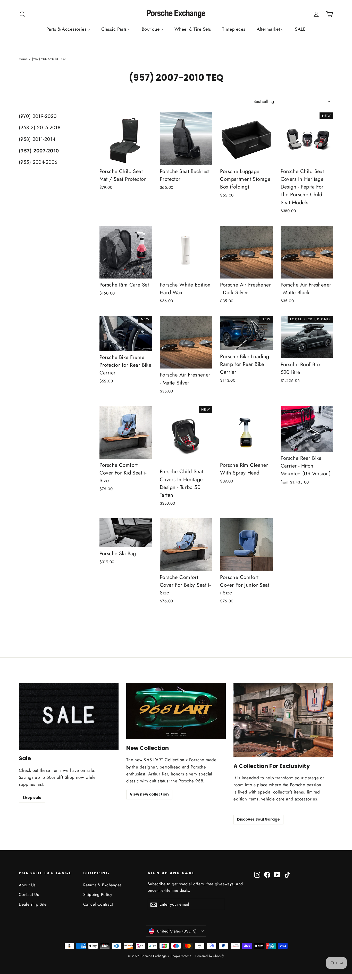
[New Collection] (176, 711)
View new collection (149, 794)
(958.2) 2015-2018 (39, 127)
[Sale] (69, 716)
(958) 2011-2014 (37, 139)
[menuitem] (68, 29)
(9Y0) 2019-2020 (37, 116)
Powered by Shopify (209, 956)
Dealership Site (32, 904)
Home (23, 58)
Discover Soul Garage (258, 819)
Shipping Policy (97, 894)
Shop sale (31, 797)
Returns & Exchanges (102, 885)
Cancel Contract (98, 904)
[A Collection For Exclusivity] (283, 720)
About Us (27, 885)
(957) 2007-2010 (39, 150)
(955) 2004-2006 (38, 162)
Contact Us (29, 894)
